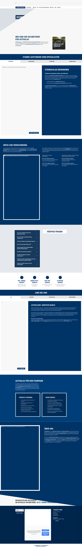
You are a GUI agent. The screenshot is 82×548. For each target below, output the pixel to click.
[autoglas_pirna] (38, 517)
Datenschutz (43, 546)
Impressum (38, 546)
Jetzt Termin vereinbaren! (46, 502)
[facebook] (54, 520)
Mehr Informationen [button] (33, 534)
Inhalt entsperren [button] (45, 530)
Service (59, 440)
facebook (57, 520)
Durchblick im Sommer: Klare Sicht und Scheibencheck (58, 45)
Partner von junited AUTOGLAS (61, 433)
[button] (31, 7)
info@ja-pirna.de (55, 515)
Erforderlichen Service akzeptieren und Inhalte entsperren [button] (45, 534)
